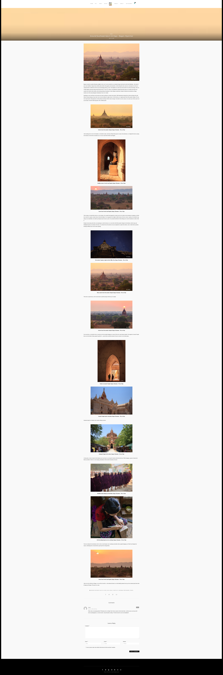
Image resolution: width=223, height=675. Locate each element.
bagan (111, 590)
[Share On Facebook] (106, 594)
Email (105, 641)
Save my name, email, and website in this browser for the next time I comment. (100, 647)
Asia (108, 590)
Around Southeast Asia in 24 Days (99, 590)
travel (131, 590)
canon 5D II (115, 590)
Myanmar (121, 590)
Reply (137, 607)
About (121, 3)
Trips (100, 3)
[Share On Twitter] (109, 594)
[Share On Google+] (116, 594)
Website (124, 641)
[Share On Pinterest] (113, 594)
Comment (87, 625)
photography (127, 590)
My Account (129, 3)
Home (91, 3)
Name (86, 641)
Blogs (105, 3)
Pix (95, 3)
